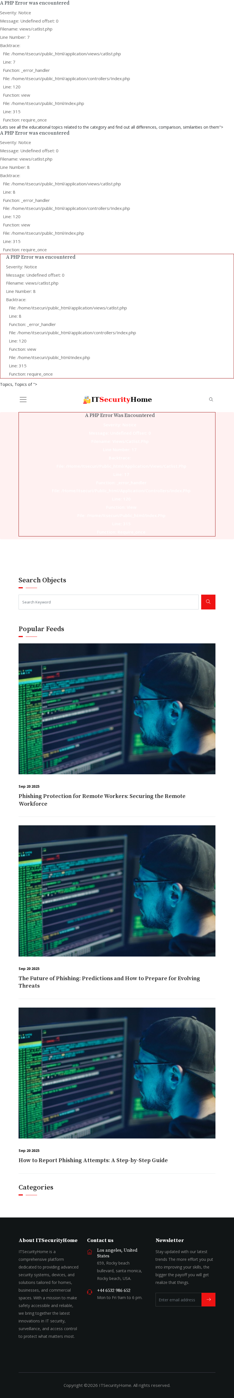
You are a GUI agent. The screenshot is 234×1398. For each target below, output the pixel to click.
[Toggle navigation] (23, 399)
